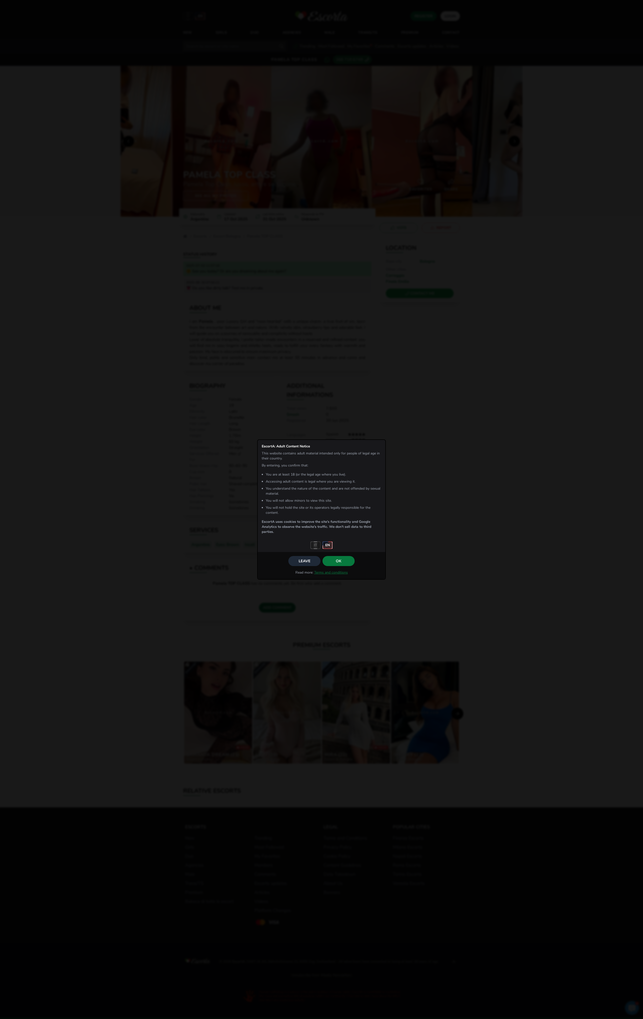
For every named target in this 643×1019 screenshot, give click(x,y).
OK (338, 561)
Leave (304, 561)
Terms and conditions (331, 572)
